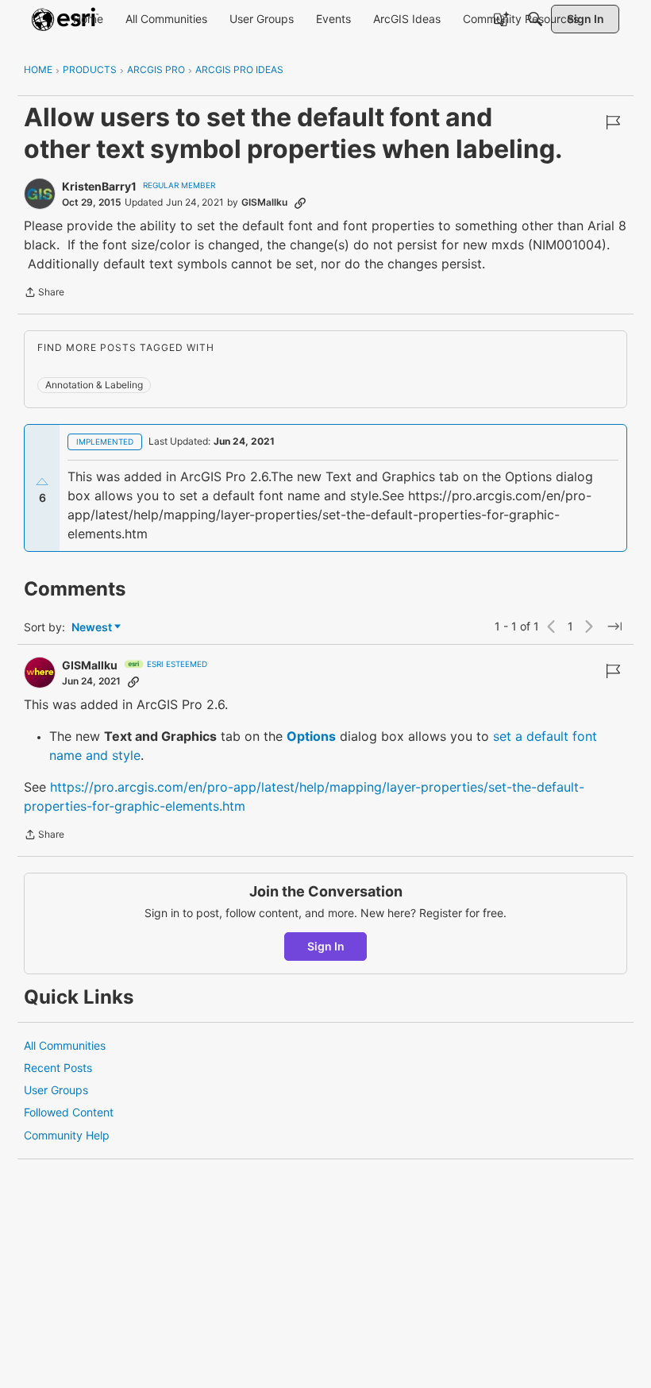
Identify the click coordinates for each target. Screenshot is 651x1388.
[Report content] (613, 122)
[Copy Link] (300, 202)
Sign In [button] (326, 946)
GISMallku (264, 202)
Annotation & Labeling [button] (94, 385)
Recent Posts (58, 1067)
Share (44, 294)
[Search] (535, 19)
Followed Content (69, 1112)
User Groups (56, 1090)
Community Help (67, 1135)
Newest (91, 627)
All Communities (65, 1045)
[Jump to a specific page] (614, 626)
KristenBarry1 (99, 186)
